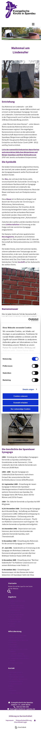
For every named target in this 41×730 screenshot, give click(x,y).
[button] (20, 24)
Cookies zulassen (21, 396)
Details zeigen (28, 389)
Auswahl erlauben (20, 402)
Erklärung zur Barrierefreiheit (20, 716)
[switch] (35, 366)
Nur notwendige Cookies (20, 409)
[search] (9, 591)
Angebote (12, 597)
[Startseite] (20, 9)
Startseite (12, 583)
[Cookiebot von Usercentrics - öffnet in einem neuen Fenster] (28, 319)
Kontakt (11, 668)
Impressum (10, 720)
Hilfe (10, 631)
